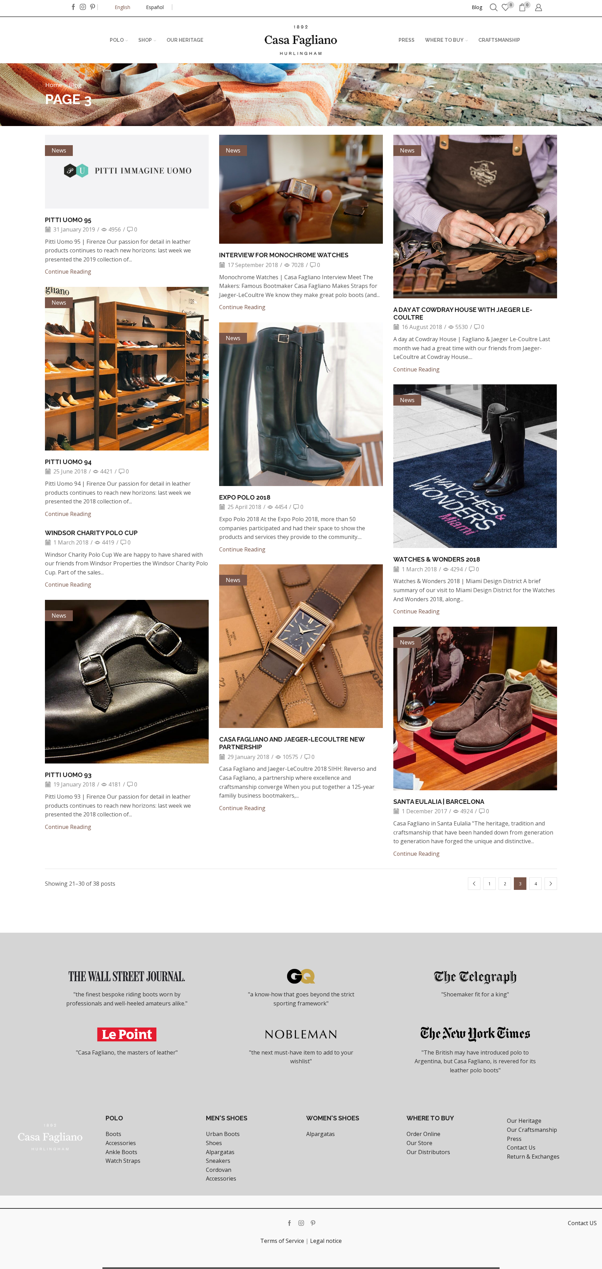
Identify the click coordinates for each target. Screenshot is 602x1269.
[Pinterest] (93, 7)
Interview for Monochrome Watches (283, 255)
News (59, 150)
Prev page (474, 883)
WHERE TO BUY (444, 40)
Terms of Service (282, 1241)
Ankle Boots (121, 1152)
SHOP (145, 40)
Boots (113, 1134)
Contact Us (521, 1147)
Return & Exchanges (533, 1156)
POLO (117, 40)
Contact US (582, 1223)
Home (53, 84)
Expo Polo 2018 (244, 497)
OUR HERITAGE (185, 40)
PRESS (407, 40)
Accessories (121, 1143)
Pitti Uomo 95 (68, 220)
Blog (477, 7)
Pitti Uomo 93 (68, 774)
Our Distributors (428, 1152)
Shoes (214, 1143)
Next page (551, 883)
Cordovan (218, 1170)
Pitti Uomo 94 (68, 461)
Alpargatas (220, 1152)
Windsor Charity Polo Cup (91, 532)
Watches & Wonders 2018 (436, 559)
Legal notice (326, 1241)
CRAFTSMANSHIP (499, 40)
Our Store (419, 1143)
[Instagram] (83, 7)
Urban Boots (223, 1134)
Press (514, 1139)
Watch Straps (123, 1161)
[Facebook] (73, 7)
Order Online (423, 1134)
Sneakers (218, 1161)
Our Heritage (524, 1121)
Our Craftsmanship (532, 1130)
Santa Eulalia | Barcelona (438, 801)
